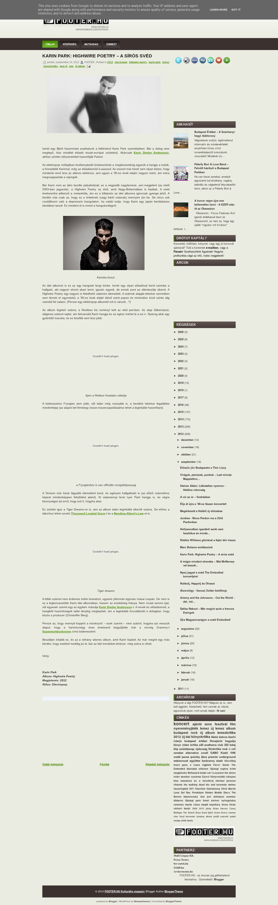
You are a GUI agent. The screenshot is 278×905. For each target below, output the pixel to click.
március (186, 665)
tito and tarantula (216, 784)
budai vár (205, 773)
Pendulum (198, 792)
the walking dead (194, 784)
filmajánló (216, 741)
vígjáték (206, 765)
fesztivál (221, 724)
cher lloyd (179, 816)
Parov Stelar (221, 765)
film (233, 724)
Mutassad (91, 44)
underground (227, 757)
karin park (155, 62)
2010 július (205, 808)
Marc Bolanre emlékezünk (196, 547)
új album (80, 66)
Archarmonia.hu (183, 871)
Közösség (69, 44)
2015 (181, 412)
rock (194, 732)
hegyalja (230, 741)
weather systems (191, 776)
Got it (236, 9)
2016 (181, 405)
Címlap (50, 44)
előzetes (203, 768)
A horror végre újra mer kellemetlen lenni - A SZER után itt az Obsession (214, 204)
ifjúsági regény (219, 768)
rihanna (178, 784)
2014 (181, 419)
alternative (192, 753)
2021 (181, 368)
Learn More (218, 9)
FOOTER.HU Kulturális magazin (125, 891)
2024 (181, 346)
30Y (191, 788)
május (185, 650)
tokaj (233, 745)
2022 (181, 361)
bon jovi (205, 796)
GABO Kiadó (219, 753)
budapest (181, 732)
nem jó (63, 66)
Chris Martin (228, 788)
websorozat (181, 761)
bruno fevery (220, 812)
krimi (233, 768)
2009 (194, 808)
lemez (165, 62)
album (231, 728)
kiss (176, 780)
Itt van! (221, 710)
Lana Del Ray (182, 792)
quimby (195, 757)
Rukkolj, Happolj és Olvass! (197, 583)
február (186, 672)
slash (219, 761)
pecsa (185, 757)
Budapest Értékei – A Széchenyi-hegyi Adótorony (214, 134)
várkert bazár (182, 808)
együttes (195, 761)
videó (185, 745)
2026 (181, 332)
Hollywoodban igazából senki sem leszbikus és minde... (201, 531)
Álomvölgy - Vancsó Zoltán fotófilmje (203, 590)
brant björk (207, 812)
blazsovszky (191, 796)
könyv (177, 745)
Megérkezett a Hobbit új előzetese (201, 511)
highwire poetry (138, 62)
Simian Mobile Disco (217, 792)
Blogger (219, 879)
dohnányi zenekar (224, 796)
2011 (181, 689)
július (185, 636)
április (185, 658)
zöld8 (183, 820)
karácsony (208, 761)
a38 (201, 745)
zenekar (178, 753)
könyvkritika (200, 736)
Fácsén (178, 251)
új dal (186, 736)
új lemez (217, 728)
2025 (181, 339)
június (185, 643)
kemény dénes (204, 816)
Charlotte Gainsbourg (207, 788)
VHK (233, 753)
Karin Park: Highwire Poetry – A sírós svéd (97, 55)
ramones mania (183, 804)
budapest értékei (195, 741)
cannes (232, 812)
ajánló (197, 724)
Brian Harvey (220, 808)
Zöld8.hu (179, 867)
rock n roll (229, 749)
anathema (210, 745)
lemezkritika (51, 66)
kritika (194, 745)
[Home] (75, 31)
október (186, 454)
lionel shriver (211, 800)
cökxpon (231, 776)
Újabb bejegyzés (52, 764)
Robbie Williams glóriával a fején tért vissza (207, 540)
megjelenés (180, 773)
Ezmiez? (111, 44)
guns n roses (191, 765)
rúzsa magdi (200, 804)
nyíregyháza (228, 800)
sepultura (214, 804)
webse (232, 784)
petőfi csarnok (221, 816)
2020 (181, 376)
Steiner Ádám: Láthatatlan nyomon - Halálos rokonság (202, 488)
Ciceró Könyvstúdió (213, 776)
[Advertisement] (72, 731)
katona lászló (227, 737)
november (188, 447)
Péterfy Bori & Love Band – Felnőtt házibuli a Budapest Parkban (211, 168)
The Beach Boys (192, 812)
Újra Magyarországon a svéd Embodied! (205, 620)
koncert (181, 724)
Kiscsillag (230, 761)
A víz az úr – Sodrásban (195, 497)
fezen (177, 765)
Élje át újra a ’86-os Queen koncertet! (203, 504)
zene (208, 724)
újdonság (201, 749)
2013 (181, 426)
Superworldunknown (56, 631)
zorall (204, 753)
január (185, 679)
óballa (190, 820)
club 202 (223, 745)
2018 (181, 390)
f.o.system (218, 773)
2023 (181, 354)
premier (213, 757)
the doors (230, 773)
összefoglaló (181, 788)
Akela (214, 737)
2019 (181, 383)
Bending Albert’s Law (128, 513)
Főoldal (104, 764)
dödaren (178, 800)
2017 (181, 397)
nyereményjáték (186, 728)
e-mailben (212, 248)
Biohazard (193, 773)
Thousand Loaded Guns (88, 513)
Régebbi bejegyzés (158, 764)
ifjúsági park (193, 800)
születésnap (186, 749)
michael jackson (226, 780)
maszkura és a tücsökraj (197, 780)
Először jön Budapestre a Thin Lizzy (203, 467)
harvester (190, 816)
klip (176, 749)
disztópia (192, 768)
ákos (204, 757)
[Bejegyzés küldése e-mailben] (88, 66)
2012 (110, 62)
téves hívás (229, 804)
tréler (177, 776)
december (187, 440)
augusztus (188, 628)
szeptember (189, 462)
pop (71, 66)
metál (177, 757)
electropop (121, 62)
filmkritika (214, 749)
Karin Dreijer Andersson (151, 152)
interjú (178, 741)
